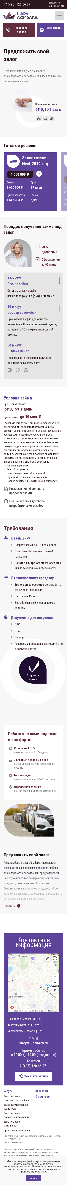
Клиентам (41, 1091)
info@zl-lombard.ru (33, 1043)
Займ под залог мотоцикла (12, 1123)
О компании (42, 1096)
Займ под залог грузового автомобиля (16, 1115)
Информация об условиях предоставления (27, 491)
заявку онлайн (27, 290)
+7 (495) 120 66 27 (16, 4)
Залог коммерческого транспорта (16, 1106)
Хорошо (33, 1178)
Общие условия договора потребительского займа (27, 503)
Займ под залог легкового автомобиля (16, 1098)
